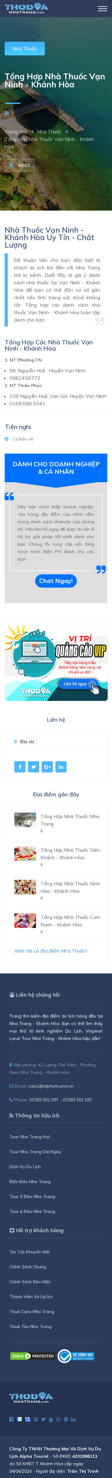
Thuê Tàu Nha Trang (30, 1326)
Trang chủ (16, 131)
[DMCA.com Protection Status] (32, 1356)
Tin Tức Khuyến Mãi (29, 1252)
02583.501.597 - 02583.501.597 (60, 1100)
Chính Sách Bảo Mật (29, 1282)
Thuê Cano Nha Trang (31, 1311)
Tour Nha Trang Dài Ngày (35, 1151)
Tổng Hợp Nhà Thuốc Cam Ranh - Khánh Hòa (70, 921)
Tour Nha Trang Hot (29, 1137)
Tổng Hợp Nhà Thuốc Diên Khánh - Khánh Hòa (70, 853)
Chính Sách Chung (27, 1267)
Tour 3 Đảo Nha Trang (32, 1196)
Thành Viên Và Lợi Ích (31, 1296)
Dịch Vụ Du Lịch (25, 1166)
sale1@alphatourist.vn (51, 1086)
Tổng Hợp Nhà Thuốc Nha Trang (69, 820)
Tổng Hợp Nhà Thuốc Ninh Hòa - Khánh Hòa (70, 887)
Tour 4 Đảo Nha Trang (32, 1211)
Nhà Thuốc (24, 48)
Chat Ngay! (56, 581)
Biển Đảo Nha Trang (30, 1181)
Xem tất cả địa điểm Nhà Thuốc (50, 951)
